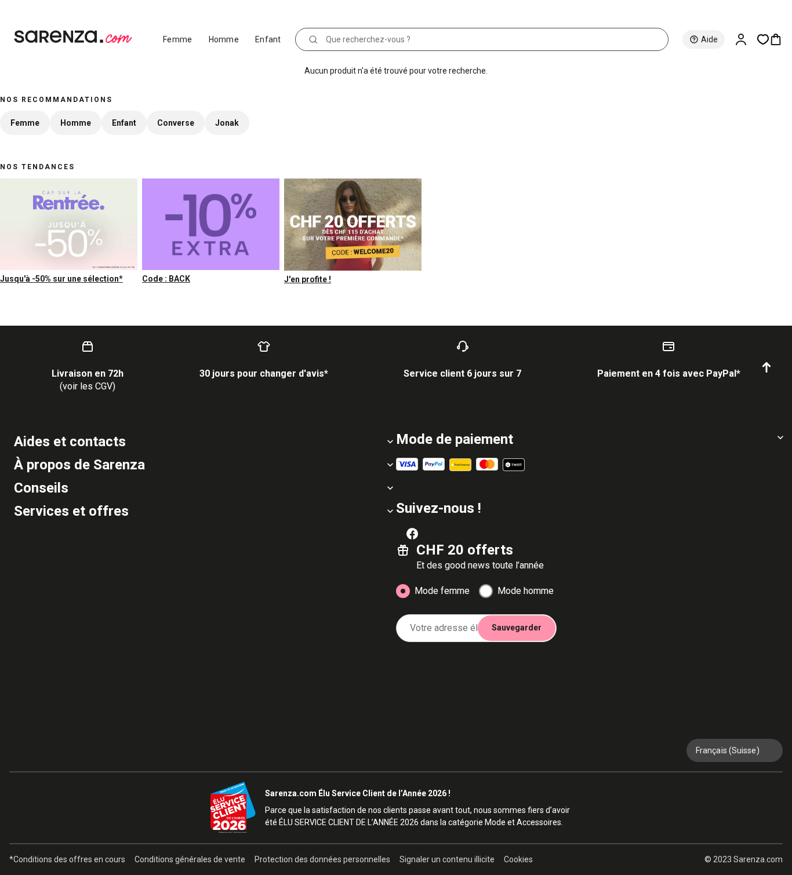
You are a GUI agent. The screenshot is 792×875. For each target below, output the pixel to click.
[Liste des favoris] (763, 39)
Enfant (268, 39)
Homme (224, 39)
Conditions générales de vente (190, 859)
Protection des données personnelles (322, 859)
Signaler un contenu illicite (447, 859)
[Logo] (78, 37)
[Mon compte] (745, 39)
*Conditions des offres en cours (67, 859)
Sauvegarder (517, 627)
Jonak (227, 122)
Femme (177, 39)
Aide (709, 39)
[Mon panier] (780, 39)
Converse (175, 122)
